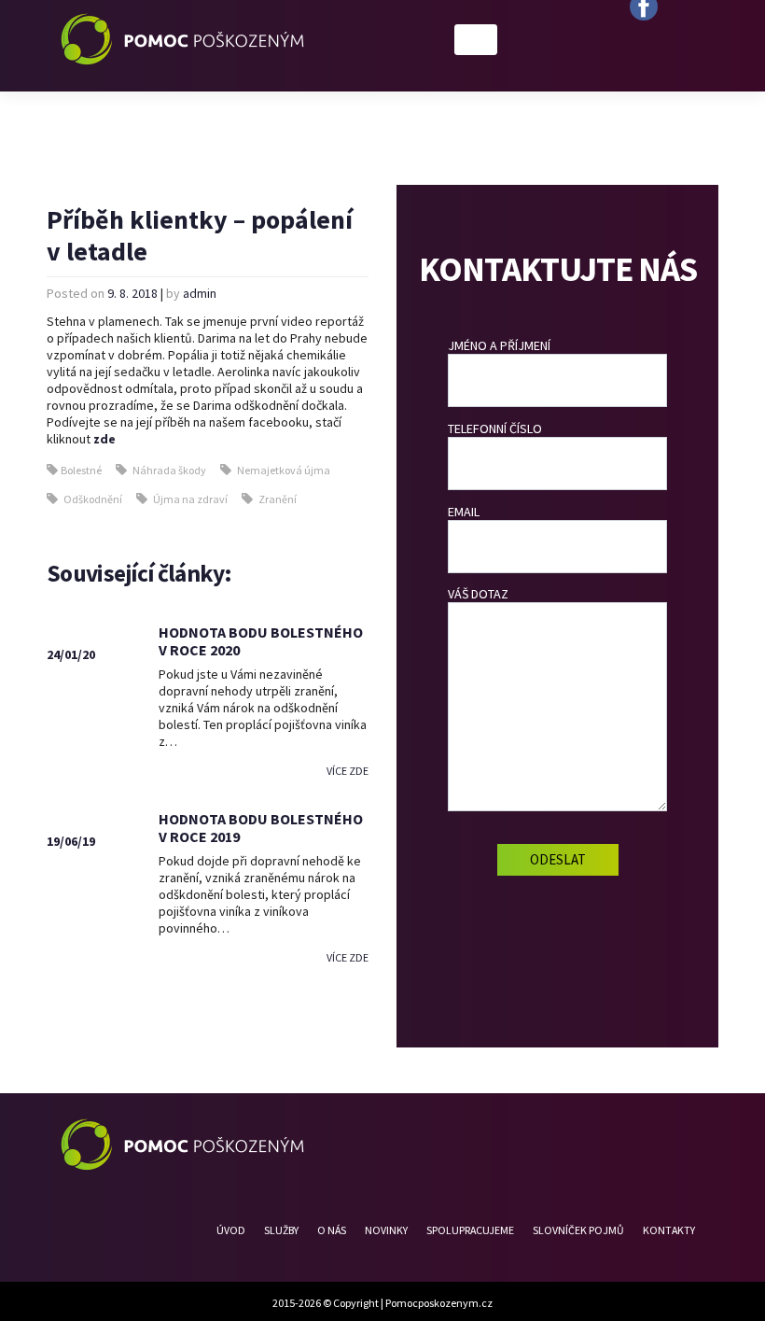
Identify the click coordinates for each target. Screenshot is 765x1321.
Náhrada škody (169, 470)
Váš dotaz (478, 593)
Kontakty (669, 1230)
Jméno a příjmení (499, 345)
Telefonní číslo (495, 428)
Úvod (230, 1230)
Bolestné (81, 470)
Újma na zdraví (190, 499)
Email (464, 511)
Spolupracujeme (470, 1230)
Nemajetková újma (283, 470)
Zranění (277, 499)
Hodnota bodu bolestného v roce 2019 (261, 827)
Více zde (348, 771)
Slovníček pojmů (578, 1230)
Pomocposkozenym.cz (439, 1303)
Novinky (386, 1230)
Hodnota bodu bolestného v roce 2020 (261, 641)
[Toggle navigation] (475, 39)
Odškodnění (92, 499)
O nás (331, 1230)
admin (199, 293)
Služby (281, 1230)
